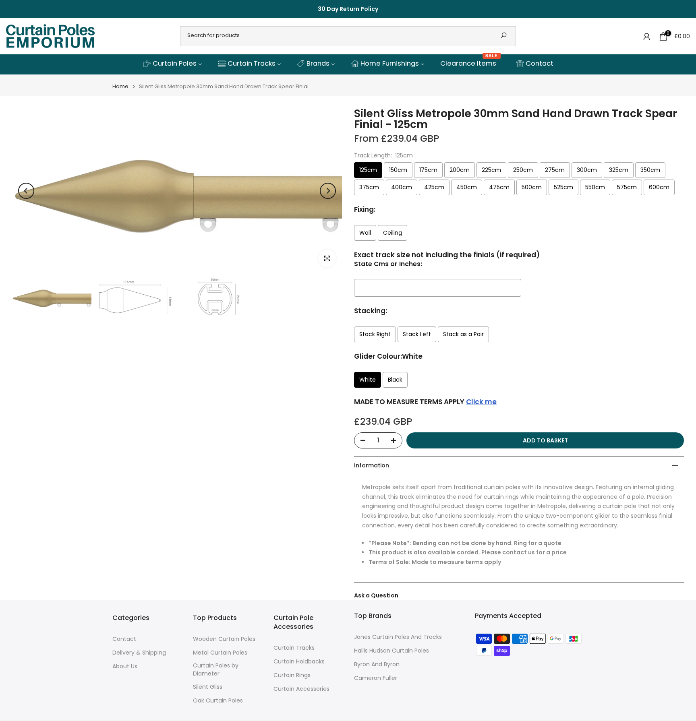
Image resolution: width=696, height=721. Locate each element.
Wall (365, 233)
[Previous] (26, 191)
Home (120, 86)
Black (395, 380)
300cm (587, 170)
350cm (650, 170)
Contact (124, 639)
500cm (532, 187)
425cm (434, 187)
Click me (481, 402)
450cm (466, 187)
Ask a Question (376, 595)
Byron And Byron (377, 664)
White (367, 380)
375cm (369, 187)
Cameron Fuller (375, 678)
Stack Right (375, 334)
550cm (595, 187)
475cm (499, 187)
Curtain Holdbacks (299, 661)
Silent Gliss (207, 687)
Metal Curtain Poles (220, 653)
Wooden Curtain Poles (224, 639)
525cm (563, 187)
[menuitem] (172, 64)
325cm (618, 170)
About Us (124, 666)
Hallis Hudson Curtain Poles (391, 651)
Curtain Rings (292, 675)
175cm (428, 170)
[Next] (328, 191)
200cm (460, 170)
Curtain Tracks (294, 648)
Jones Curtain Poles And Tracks (398, 637)
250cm (523, 170)
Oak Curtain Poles (218, 700)
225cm (491, 170)
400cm (401, 187)
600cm (659, 187)
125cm (368, 170)
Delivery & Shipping (139, 653)
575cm (627, 187)
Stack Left (417, 334)
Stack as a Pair (463, 334)
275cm (555, 170)
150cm (398, 170)
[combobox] (336, 35)
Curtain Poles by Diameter (215, 670)
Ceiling (392, 233)
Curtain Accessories (301, 689)
